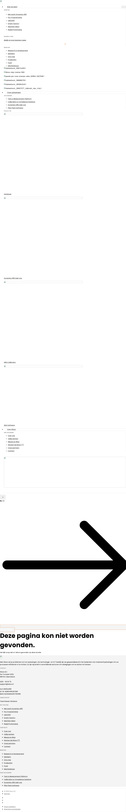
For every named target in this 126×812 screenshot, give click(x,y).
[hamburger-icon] (123, 7)
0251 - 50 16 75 (5, 682)
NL (1, 501)
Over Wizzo (11, 429)
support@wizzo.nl (7, 684)
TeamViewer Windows (8, 701)
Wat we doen (12, 7)
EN (3, 501)
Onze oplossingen (14, 92)
